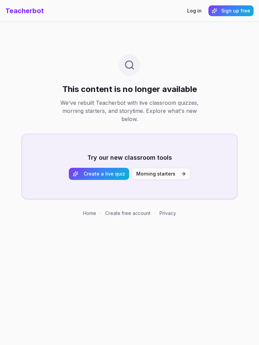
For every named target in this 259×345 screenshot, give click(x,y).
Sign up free (235, 10)
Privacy (168, 213)
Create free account (127, 213)
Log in (194, 10)
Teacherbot (24, 11)
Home (89, 213)
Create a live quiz (104, 174)
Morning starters (155, 174)
